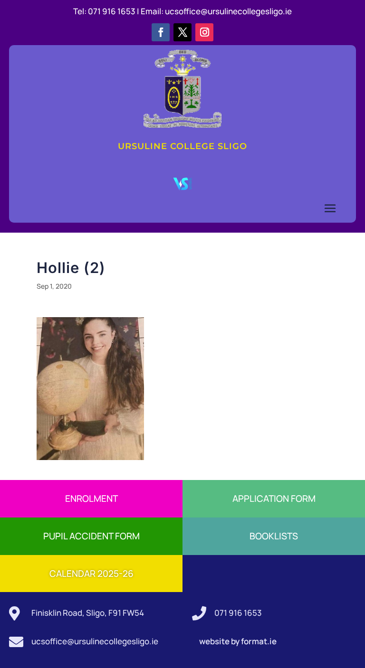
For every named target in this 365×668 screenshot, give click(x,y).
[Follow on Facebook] (161, 32)
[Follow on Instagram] (204, 32)
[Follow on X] (182, 32)
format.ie (258, 641)
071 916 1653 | (114, 11)
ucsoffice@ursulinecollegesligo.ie (228, 11)
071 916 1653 (238, 612)
